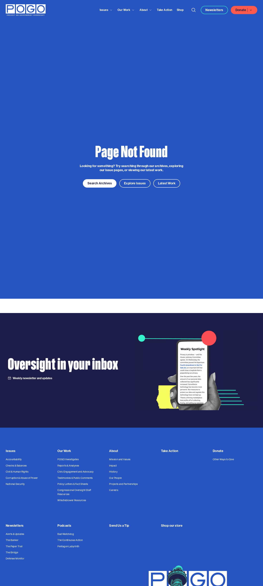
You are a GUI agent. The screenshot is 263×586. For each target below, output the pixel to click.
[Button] (193, 10)
